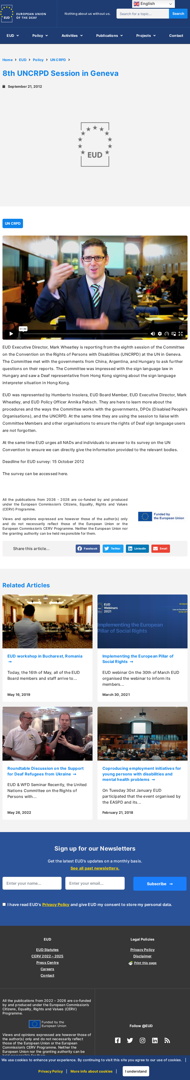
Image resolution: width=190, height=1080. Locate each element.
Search (178, 13)
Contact (176, 35)
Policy (37, 35)
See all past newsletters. (95, 868)
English (147, 3)
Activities (70, 35)
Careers (47, 969)
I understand (136, 1071)
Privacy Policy (56, 904)
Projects (143, 35)
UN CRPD (58, 60)
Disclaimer (142, 956)
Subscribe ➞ (160, 883)
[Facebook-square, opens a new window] (118, 1040)
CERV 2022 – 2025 (47, 956)
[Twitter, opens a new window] (130, 1040)
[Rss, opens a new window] (167, 1040)
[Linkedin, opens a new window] (155, 1040)
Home (7, 60)
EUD (10, 35)
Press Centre (47, 962)
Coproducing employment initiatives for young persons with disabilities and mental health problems (141, 774)
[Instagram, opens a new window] (142, 1040)
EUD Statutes (47, 950)
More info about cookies (92, 1071)
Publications (107, 35)
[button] (88, 549)
